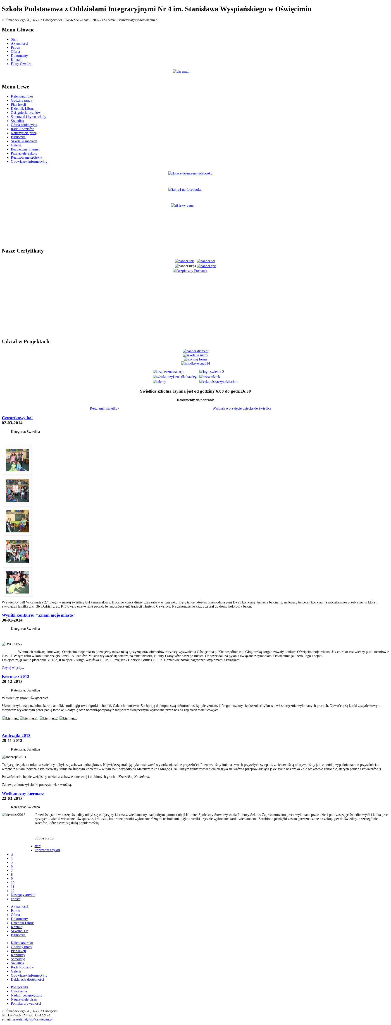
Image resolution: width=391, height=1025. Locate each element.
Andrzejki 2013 (16, 735)
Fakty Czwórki (21, 64)
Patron (15, 47)
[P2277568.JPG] (17, 470)
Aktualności (19, 43)
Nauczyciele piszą (24, 133)
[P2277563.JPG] (17, 501)
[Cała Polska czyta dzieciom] (218, 382)
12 (12, 891)
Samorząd (18, 959)
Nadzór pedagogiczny (26, 995)
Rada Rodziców (22, 129)
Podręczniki (19, 987)
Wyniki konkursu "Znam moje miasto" (39, 615)
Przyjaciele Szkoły (24, 153)
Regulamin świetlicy (104, 408)
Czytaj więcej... (13, 668)
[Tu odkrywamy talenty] (159, 382)
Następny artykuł (23, 895)
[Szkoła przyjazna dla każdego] (175, 377)
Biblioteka (18, 137)
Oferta (15, 51)
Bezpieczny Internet (25, 149)
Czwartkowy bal (17, 417)
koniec (15, 899)
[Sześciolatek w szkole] (209, 377)
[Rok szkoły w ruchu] (195, 355)
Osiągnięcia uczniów (26, 112)
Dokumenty (19, 55)
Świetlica (17, 121)
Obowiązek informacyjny (29, 161)
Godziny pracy (21, 100)
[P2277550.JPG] (17, 562)
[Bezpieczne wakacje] (168, 372)
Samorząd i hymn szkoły (28, 117)
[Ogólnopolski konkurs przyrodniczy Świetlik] (211, 372)
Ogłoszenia (19, 991)
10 (12, 882)
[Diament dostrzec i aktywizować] (195, 351)
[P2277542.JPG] (17, 592)
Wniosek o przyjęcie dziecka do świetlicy (242, 408)
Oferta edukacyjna (24, 125)
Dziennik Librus (22, 108)
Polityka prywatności (26, 1003)
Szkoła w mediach (24, 141)
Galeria (16, 145)
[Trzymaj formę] (195, 359)
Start (14, 39)
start (38, 846)
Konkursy (18, 955)
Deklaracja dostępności (27, 979)
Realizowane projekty (26, 157)
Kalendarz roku (22, 96)
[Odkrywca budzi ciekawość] (195, 363)
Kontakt (16, 60)
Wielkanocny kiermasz (23, 793)
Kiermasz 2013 (15, 676)
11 (12, 887)
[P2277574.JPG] (17, 531)
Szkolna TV (19, 931)
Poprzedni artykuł (47, 850)
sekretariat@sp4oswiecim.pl (32, 1019)
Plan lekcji (18, 104)
